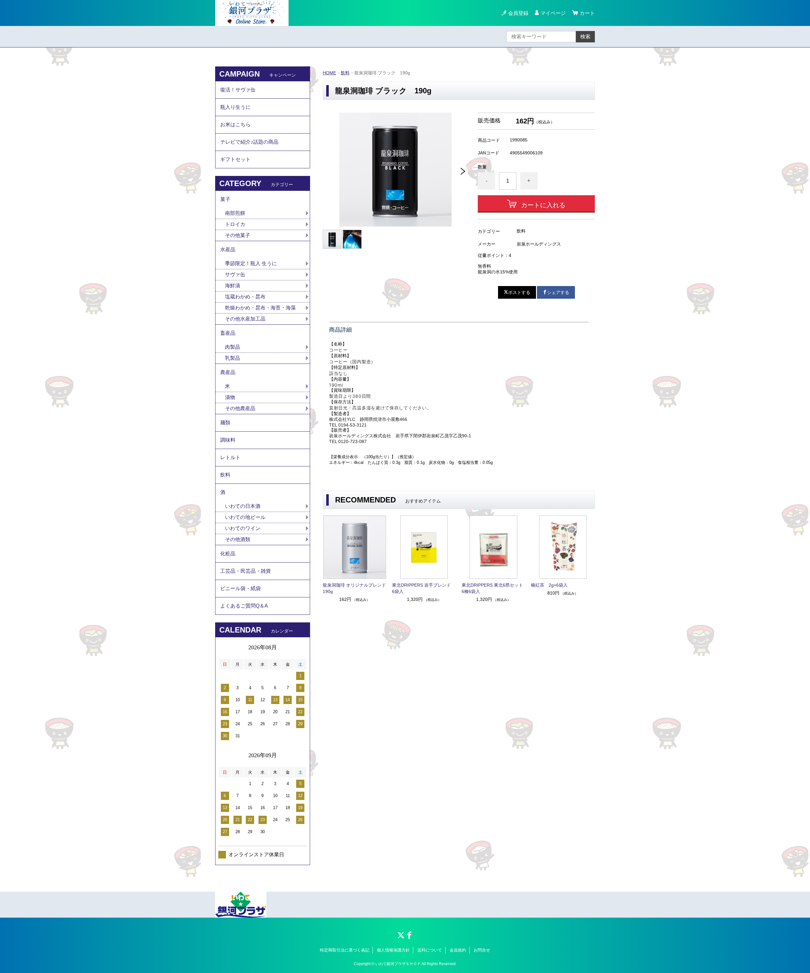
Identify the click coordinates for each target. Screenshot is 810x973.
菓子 (225, 199)
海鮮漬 (232, 285)
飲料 (345, 72)
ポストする (519, 292)
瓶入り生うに (235, 107)
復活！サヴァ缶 (238, 89)
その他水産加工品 (245, 318)
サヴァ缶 (235, 274)
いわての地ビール (245, 517)
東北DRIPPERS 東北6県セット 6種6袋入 (494, 588)
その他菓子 (237, 235)
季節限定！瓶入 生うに (251, 263)
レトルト (230, 457)
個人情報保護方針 (393, 950)
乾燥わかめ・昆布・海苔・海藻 (260, 307)
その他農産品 (240, 408)
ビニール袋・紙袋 (240, 588)
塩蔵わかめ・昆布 (245, 296)
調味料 (227, 440)
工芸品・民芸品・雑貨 (245, 571)
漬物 (230, 397)
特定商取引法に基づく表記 (344, 950)
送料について (429, 950)
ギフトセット (235, 159)
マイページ (553, 13)
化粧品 (227, 553)
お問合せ (482, 950)
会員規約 (458, 950)
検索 (585, 36)
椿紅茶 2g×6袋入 (549, 585)
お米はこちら (235, 124)
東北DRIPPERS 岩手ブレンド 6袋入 (423, 588)
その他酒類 (237, 539)
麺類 (225, 422)
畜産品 (227, 333)
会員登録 (518, 13)
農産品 (227, 372)
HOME (329, 72)
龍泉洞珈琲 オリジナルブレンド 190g (355, 588)
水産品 (227, 249)
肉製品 (232, 347)
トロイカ (235, 224)
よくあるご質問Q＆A (244, 605)
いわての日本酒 (242, 506)
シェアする (558, 292)
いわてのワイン (242, 528)
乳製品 (232, 358)
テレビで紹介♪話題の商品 (249, 142)
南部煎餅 (235, 213)
